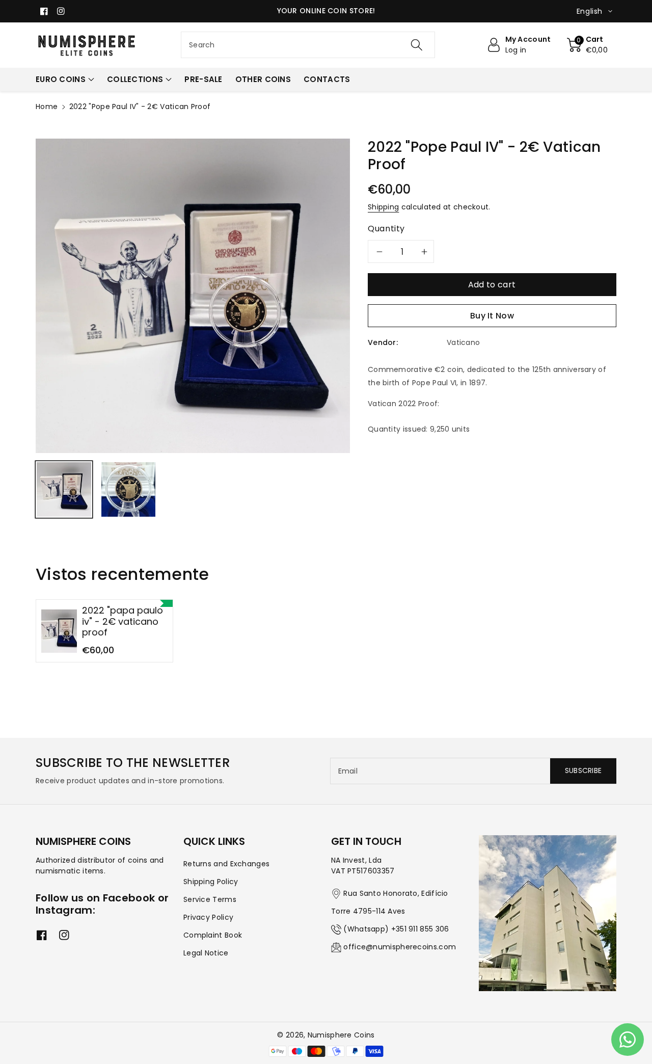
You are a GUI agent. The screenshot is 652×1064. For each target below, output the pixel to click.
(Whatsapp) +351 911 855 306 (396, 929)
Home (47, 106)
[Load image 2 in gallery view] (128, 489)
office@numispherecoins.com (399, 947)
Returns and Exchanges (226, 864)
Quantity (386, 228)
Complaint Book (212, 935)
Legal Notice (206, 953)
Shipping (383, 207)
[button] (587, 45)
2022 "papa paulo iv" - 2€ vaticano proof (122, 621)
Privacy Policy (208, 917)
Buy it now (492, 316)
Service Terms (209, 899)
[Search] (416, 45)
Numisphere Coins (341, 1035)
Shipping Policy (210, 881)
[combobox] (307, 45)
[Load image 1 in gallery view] (64, 489)
